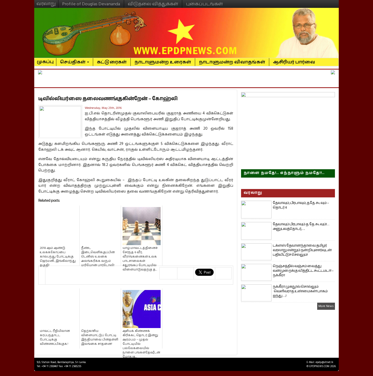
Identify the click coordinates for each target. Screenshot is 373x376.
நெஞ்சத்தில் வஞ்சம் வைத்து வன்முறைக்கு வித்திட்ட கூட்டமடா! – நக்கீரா (303, 271)
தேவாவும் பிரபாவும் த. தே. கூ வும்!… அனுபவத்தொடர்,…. (301, 226)
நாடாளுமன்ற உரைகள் (162, 62)
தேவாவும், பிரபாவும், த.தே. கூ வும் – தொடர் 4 (301, 205)
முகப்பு (45, 60)
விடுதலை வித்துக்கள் (153, 4)
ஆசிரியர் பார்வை (294, 62)
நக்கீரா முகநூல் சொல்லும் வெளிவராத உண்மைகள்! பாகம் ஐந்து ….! (300, 291)
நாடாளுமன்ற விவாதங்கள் (232, 62)
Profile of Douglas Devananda (91, 4)
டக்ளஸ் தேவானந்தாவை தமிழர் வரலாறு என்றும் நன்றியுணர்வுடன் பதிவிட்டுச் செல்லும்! (302, 250)
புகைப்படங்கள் (204, 4)
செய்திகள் (73, 62)
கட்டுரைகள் (112, 62)
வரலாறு (46, 2)
